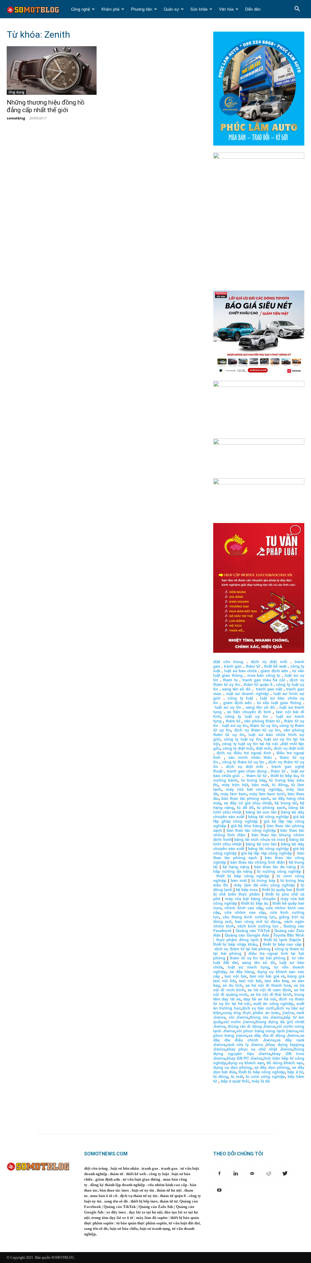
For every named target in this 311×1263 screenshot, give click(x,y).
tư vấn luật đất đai (184, 1223)
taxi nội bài (235, 976)
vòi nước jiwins (238, 1021)
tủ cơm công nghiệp (265, 1076)
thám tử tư (256, 775)
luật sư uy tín (228, 707)
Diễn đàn (253, 9)
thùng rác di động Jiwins (251, 1026)
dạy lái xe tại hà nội (145, 1212)
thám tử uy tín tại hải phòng (257, 958)
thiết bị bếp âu (284, 775)
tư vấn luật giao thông (279, 702)
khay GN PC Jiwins (244, 1058)
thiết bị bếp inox (144, 1201)
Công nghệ (80, 9)
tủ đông (280, 784)
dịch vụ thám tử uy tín (257, 730)
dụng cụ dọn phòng (232, 1067)
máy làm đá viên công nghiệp (264, 885)
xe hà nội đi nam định (269, 990)
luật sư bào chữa (240, 670)
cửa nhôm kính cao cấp (167, 1184)
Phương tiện (141, 9)
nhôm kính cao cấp (243, 907)
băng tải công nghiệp (268, 816)
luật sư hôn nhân (125, 1168)
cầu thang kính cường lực (249, 917)
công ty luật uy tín (246, 716)
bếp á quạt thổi (235, 1081)
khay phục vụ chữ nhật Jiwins (259, 1049)
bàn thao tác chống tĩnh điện (257, 862)
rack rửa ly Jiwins (245, 1044)
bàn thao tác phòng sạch (245, 798)
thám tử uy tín (263, 725)
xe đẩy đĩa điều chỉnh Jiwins (258, 1037)
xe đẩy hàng (242, 971)
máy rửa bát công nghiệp (254, 789)
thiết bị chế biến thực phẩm (258, 891)
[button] (297, 9)
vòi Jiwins (239, 1017)
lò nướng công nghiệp (279, 871)
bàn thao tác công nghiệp (251, 830)
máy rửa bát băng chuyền (250, 898)
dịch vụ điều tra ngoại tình (244, 752)
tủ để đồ (245, 807)
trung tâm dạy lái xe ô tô (112, 1217)
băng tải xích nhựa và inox (259, 839)
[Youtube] (219, 1190)
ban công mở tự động (258, 921)
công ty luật (240, 698)
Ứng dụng (16, 92)
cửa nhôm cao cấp (245, 912)
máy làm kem (233, 794)
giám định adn (274, 670)
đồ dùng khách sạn (284, 1062)
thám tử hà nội (169, 1190)
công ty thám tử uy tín (243, 762)
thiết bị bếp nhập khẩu (235, 944)
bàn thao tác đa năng (275, 866)
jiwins (288, 1012)
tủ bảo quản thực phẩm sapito (141, 1223)
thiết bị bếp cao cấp (282, 944)
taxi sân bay (276, 980)
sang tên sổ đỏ (236, 689)
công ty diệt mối (238, 748)
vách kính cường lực (257, 926)
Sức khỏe (198, 9)
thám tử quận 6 (258, 684)
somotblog (16, 118)
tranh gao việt (269, 689)
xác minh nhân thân (250, 757)
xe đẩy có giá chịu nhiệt (248, 803)
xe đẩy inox (116, 1212)
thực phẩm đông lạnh (237, 939)
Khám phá (110, 9)
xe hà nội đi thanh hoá (268, 985)
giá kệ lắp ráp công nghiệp (266, 853)
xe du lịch (232, 985)
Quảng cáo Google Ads (247, 935)
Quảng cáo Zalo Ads (155, 1206)
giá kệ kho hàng (246, 825)
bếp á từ (295, 1072)
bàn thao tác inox (114, 1190)
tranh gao (233, 666)
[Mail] (252, 1173)
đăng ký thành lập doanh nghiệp (117, 1184)
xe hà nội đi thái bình (271, 994)
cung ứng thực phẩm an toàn (250, 1012)
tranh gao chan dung (247, 771)
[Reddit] (268, 1173)
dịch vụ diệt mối (269, 661)
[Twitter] (285, 1173)
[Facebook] (219, 1173)
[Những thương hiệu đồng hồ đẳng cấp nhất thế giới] (52, 70)
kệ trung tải (286, 803)
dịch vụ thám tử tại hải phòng (242, 949)
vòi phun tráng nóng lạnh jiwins (267, 1031)
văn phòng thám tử (262, 721)
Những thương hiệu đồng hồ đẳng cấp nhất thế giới (45, 106)
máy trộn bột (235, 784)
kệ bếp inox (247, 889)
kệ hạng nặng (236, 866)
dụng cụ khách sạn (245, 1062)
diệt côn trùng (228, 661)
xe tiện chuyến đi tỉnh (249, 711)
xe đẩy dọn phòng (271, 1067)
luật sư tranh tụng (248, 967)
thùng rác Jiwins (266, 1017)
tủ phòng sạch (271, 807)
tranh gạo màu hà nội (263, 680)
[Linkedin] (236, 1173)
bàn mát (260, 784)
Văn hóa (226, 9)
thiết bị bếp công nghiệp (243, 876)
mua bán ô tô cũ (103, 1195)
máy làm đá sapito (152, 1217)
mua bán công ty (263, 675)
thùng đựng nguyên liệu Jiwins (258, 1051)
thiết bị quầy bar (277, 889)
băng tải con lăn (261, 812)
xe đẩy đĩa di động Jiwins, (274, 1035)
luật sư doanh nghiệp (247, 693)
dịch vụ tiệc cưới (258, 1008)
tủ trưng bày (253, 780)
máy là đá (260, 1081)
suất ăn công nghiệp (273, 1003)
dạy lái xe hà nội (259, 999)
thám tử (253, 666)
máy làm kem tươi (267, 794)
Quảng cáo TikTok (253, 930)
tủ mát (237, 1076)
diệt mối (263, 748)
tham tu (230, 680)
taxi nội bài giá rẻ (267, 976)
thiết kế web (275, 666)
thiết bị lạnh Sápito (283, 939)
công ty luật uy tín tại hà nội (251, 743)
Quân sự (171, 9)
